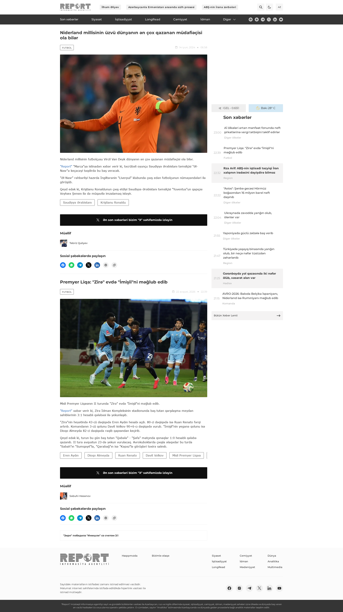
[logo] (75, 7)
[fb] (251, 19)
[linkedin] (275, 19)
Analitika (273, 561)
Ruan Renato (127, 455)
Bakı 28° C (268, 108)
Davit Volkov (154, 455)
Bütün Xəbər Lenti (226, 315)
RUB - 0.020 (231, 108)
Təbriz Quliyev (78, 243)
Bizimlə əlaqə (160, 555)
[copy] (114, 265)
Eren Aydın (71, 455)
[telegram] (263, 19)
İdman (244, 561)
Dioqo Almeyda (98, 455)
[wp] (71, 265)
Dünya (272, 555)
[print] (106, 265)
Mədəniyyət (247, 567)
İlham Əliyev (110, 7)
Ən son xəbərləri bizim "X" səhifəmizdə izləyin (137, 220)
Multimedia (275, 567)
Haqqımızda (129, 555)
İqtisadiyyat (219, 561)
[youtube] (281, 19)
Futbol (67, 47)
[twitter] (269, 19)
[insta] (257, 19)
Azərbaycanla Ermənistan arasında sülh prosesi (161, 7)
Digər (227, 19)
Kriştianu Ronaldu (113, 202)
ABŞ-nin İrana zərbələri (220, 7)
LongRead (218, 567)
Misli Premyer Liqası (186, 455)
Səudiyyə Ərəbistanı (77, 202)
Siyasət (216, 555)
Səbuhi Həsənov (80, 496)
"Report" (66, 166)
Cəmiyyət (246, 555)
